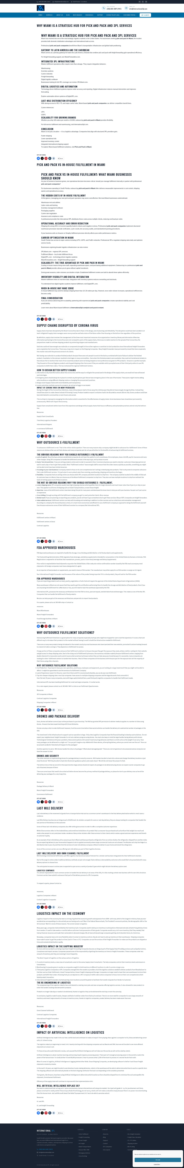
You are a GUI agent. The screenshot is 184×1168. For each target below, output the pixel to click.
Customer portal (129, 15)
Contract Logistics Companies (47, 698)
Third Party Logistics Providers (47, 420)
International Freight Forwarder (50, 574)
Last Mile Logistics (69, 856)
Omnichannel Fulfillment (52, 1077)
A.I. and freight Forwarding (45, 1105)
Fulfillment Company (79, 670)
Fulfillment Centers (86, 366)
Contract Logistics (43, 526)
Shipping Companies (91, 349)
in (142, 1)
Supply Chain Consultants (45, 416)
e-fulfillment (72, 647)
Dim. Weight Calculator (134, 1134)
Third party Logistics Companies (47, 970)
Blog (68, 15)
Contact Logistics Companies (46, 900)
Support (100, 15)
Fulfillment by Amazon (86, 653)
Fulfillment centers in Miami (46, 518)
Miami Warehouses (43, 611)
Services (49, 15)
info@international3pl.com (61, 2)
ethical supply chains (90, 406)
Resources (89, 15)
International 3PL (65, 219)
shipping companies (94, 675)
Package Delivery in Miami (45, 786)
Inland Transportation (76, 488)
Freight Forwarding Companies (78, 949)
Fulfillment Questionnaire (89, 686)
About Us (105, 1134)
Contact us (69, 602)
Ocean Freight (138, 1062)
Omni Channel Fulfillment (45, 1010)
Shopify (68, 233)
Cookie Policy (157, 1164)
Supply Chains (50, 383)
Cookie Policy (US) (112, 15)
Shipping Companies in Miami (46, 702)
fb (139, 1)
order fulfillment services (48, 472)
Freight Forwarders (113, 940)
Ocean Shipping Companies (98, 1062)
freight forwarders (108, 349)
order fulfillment (58, 728)
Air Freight (82, 1143)
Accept (158, 1160)
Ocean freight (94, 488)
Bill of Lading (131, 1147)
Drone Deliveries (72, 724)
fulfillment (72, 820)
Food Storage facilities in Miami (47, 619)
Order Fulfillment (83, 1134)
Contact (105, 1143)
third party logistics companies (100, 678)
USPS (43, 114)
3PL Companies (93, 875)
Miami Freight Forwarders (45, 615)
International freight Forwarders (134, 347)
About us (60, 15)
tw (146, 1)
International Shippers (44, 424)
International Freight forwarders (47, 980)
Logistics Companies (100, 735)
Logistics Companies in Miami (46, 896)
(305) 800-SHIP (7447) (44, 2)
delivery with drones (135, 737)
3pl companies (67, 675)
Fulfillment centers (58, 500)
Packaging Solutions (84, 1153)
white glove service (78, 827)
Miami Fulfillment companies (83, 477)
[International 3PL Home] (40, 8)
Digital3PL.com (72, 96)
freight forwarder (60, 737)
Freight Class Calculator (134, 1137)
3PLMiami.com (82, 82)
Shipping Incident (132, 1143)
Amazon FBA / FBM (84, 1150)
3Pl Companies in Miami (45, 694)
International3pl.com (81, 124)
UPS (42, 112)
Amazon (60, 233)
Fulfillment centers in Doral (46, 522)
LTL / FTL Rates (132, 1140)
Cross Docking (82, 553)
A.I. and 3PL (40, 1101)
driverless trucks (73, 1068)
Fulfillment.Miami (47, 254)
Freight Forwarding (84, 1137)
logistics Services (94, 849)
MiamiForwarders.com (72, 57)
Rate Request (77, 15)
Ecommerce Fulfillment (44, 794)
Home (40, 15)
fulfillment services (127, 450)
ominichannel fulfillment (54, 856)
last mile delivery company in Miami (86, 845)
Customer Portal (132, 1150)
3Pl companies (55, 460)
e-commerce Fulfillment (45, 429)
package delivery (73, 758)
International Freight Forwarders (48, 1019)
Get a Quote (145, 15)
